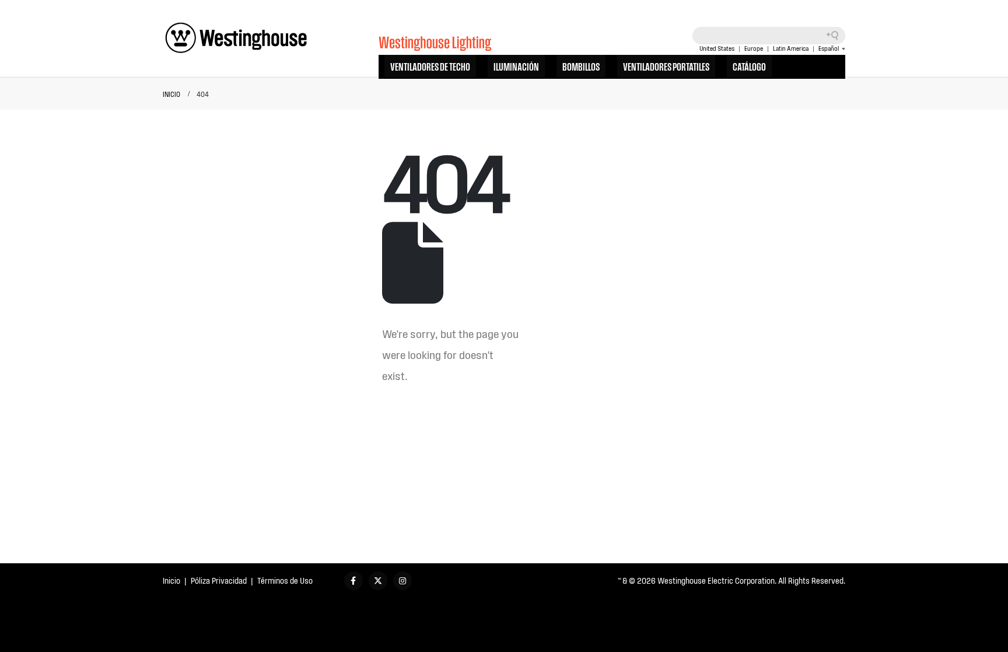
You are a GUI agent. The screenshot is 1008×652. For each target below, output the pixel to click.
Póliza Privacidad (219, 580)
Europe (753, 48)
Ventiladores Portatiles (666, 66)
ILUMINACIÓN (516, 66)
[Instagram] (402, 580)
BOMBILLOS (581, 66)
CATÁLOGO (749, 66)
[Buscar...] (836, 35)
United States (716, 48)
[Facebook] (353, 580)
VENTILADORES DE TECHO (430, 66)
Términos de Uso (285, 580)
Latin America (790, 48)
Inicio (171, 580)
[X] (378, 580)
